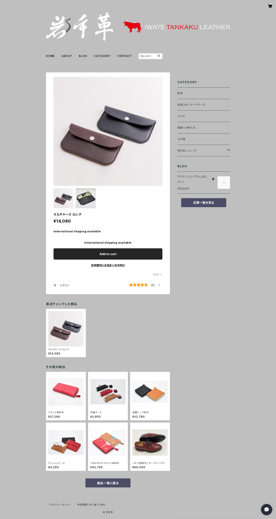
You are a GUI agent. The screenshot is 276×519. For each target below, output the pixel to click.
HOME (50, 56)
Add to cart (108, 254)
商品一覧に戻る (108, 483)
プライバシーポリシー (60, 504)
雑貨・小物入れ (186, 127)
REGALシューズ (186, 150)
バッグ (181, 116)
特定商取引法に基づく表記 (91, 504)
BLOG (83, 56)
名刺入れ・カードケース (191, 104)
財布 (180, 93)
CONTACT (124, 56)
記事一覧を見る (203, 203)
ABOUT (67, 56)
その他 (181, 139)
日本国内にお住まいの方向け (108, 265)
